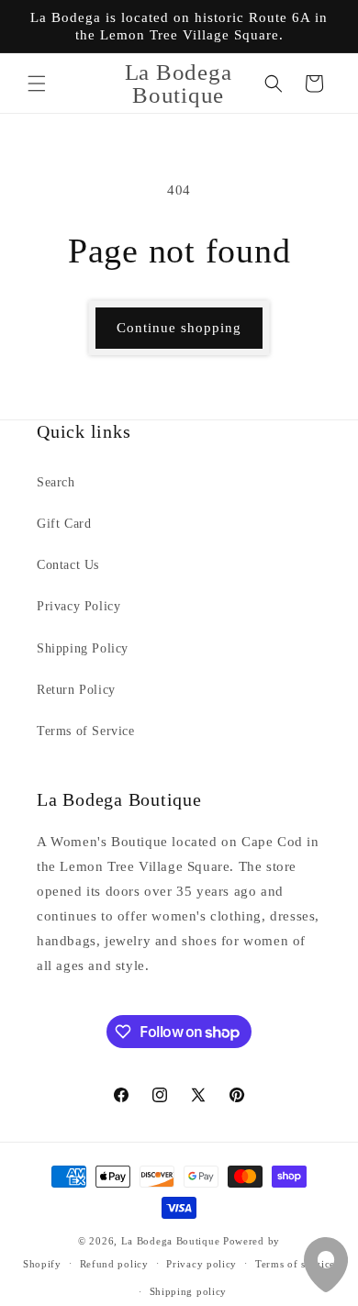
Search (56, 482)
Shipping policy (189, 1291)
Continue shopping (179, 327)
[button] (37, 83)
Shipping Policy (83, 648)
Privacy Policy (78, 606)
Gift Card (64, 523)
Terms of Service (86, 731)
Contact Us (68, 565)
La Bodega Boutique (170, 1240)
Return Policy (76, 690)
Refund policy (114, 1263)
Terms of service (295, 1263)
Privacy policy (201, 1263)
